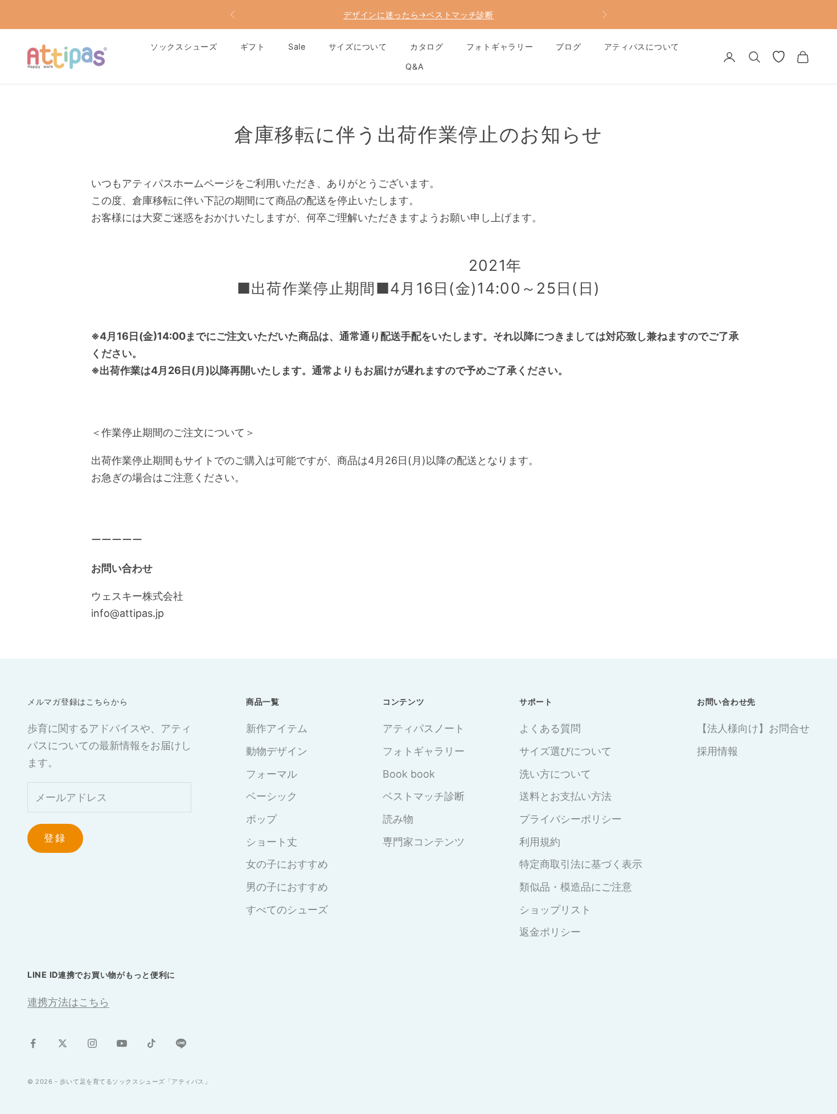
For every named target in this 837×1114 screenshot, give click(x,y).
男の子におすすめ (287, 887)
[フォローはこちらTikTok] (151, 1043)
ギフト (252, 46)
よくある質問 (550, 728)
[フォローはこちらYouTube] (122, 1043)
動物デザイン (276, 751)
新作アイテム (276, 728)
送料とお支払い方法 (565, 796)
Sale (297, 46)
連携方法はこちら (68, 1002)
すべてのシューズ (287, 910)
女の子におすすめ (287, 864)
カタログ (427, 46)
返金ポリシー (550, 932)
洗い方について (555, 774)
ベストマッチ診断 (424, 796)
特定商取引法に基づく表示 (580, 864)
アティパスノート (424, 728)
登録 (55, 838)
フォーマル (271, 774)
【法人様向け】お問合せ (753, 728)
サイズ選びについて (565, 751)
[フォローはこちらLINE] (181, 1043)
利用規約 (539, 842)
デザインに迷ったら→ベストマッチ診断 (418, 14)
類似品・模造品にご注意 (575, 887)
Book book (409, 774)
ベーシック (271, 796)
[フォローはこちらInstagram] (92, 1043)
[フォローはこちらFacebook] (33, 1043)
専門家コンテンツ (424, 842)
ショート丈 (271, 842)
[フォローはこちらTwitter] (62, 1043)
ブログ (568, 46)
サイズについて (358, 46)
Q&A (414, 66)
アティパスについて (641, 46)
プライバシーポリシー (570, 819)
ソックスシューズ (184, 46)
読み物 (398, 819)
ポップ (261, 819)
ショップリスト (555, 910)
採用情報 (717, 751)
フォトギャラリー (500, 46)
